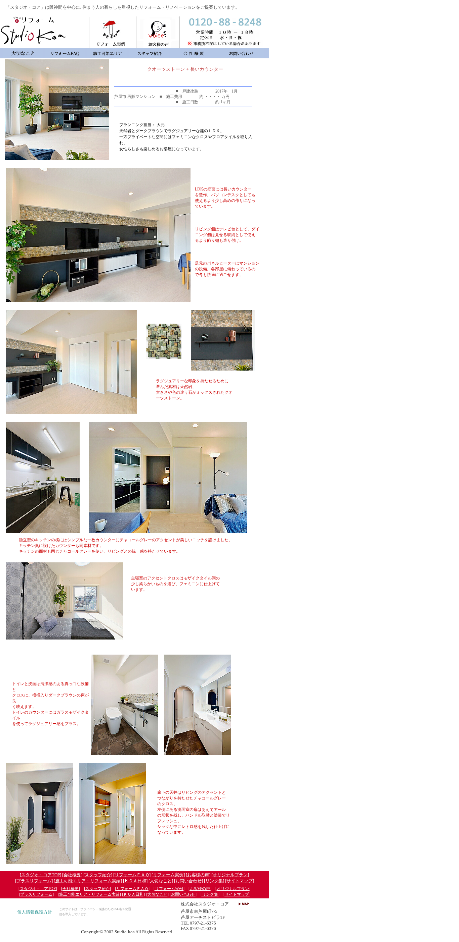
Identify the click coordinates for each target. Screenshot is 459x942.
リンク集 (214, 880)
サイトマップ (239, 880)
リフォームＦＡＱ (132, 874)
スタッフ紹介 (98, 874)
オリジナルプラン (230, 874)
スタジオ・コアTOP (40, 874)
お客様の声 (198, 874)
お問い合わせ (188, 880)
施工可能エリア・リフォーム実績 (88, 880)
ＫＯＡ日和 (135, 880)
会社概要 (72, 874)
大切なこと (161, 880)
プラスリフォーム (33, 880)
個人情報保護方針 (34, 912)
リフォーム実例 (168, 874)
